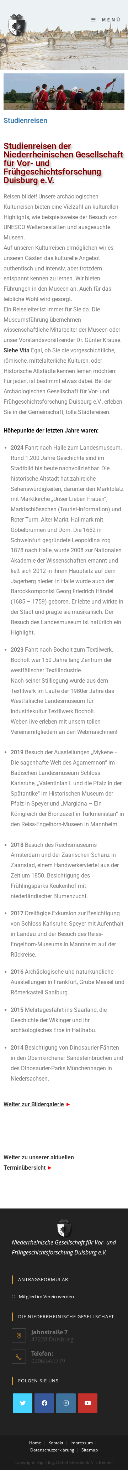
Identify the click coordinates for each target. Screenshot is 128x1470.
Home (35, 1443)
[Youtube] (87, 1403)
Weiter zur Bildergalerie (34, 1104)
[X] (22, 1403)
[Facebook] (44, 1403)
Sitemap (89, 1450)
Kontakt (55, 1443)
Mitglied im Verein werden (46, 1296)
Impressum (81, 1443)
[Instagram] (66, 1403)
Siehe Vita (17, 350)
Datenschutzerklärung (52, 1450)
